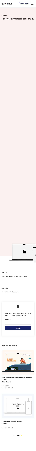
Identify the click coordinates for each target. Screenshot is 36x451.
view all (17, 435)
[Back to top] (32, 445)
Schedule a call (24, 3)
